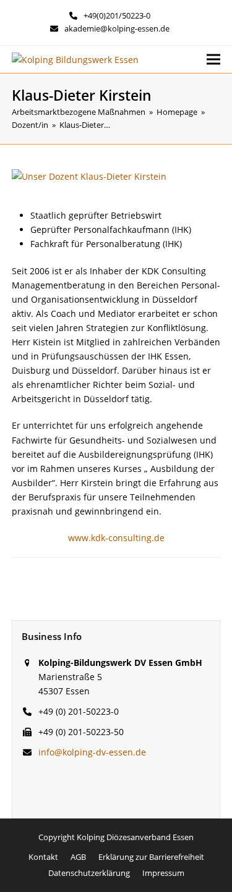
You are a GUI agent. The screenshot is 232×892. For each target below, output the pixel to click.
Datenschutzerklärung (89, 872)
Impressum (163, 872)
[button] (213, 59)
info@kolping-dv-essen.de (92, 752)
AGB (78, 856)
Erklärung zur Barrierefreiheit (151, 856)
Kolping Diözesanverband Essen (135, 837)
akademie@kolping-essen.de (117, 28)
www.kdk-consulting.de (116, 538)
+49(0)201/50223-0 (117, 15)
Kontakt (43, 856)
